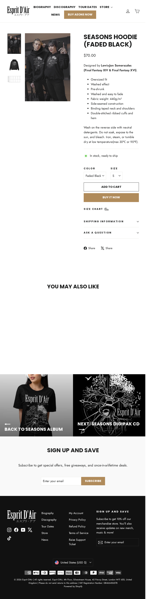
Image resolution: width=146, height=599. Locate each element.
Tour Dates (87, 7)
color (89, 168)
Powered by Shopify (73, 586)
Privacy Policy (77, 520)
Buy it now (111, 197)
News (55, 15)
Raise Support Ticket (77, 542)
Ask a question (98, 232)
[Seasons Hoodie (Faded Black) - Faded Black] (9, 347)
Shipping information (104, 221)
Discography (64, 7)
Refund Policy (77, 526)
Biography (42, 7)
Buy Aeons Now (80, 14)
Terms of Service (78, 533)
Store (105, 7)
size (114, 168)
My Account (76, 513)
